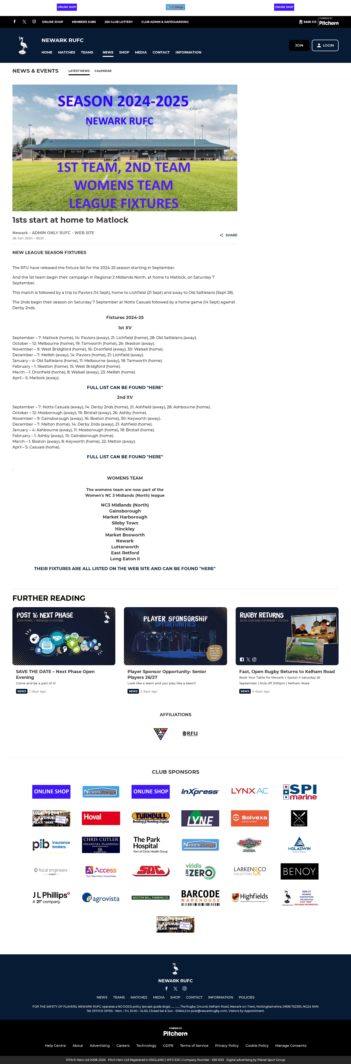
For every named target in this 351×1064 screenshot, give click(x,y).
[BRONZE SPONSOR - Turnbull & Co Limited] (151, 819)
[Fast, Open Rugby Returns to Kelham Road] (287, 636)
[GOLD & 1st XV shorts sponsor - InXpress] (200, 793)
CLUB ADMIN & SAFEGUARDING (165, 22)
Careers (123, 1045)
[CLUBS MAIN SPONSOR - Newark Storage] (200, 846)
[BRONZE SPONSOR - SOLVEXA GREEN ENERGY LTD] (250, 819)
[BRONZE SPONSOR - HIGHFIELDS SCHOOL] (250, 899)
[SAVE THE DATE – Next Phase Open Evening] (63, 636)
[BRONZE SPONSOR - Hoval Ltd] (101, 819)
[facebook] (14, 22)
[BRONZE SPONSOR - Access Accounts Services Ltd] (101, 872)
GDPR (168, 1045)
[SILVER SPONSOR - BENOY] (300, 872)
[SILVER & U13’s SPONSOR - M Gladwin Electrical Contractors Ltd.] (300, 846)
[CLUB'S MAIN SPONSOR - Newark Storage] (175, 8)
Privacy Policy (227, 1045)
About (78, 1045)
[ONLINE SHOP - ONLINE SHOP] (284, 8)
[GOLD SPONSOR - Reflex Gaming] (250, 846)
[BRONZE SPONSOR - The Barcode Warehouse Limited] (200, 899)
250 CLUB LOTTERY (119, 22)
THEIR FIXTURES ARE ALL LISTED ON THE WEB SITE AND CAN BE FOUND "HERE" (125, 568)
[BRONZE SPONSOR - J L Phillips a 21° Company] (51, 899)
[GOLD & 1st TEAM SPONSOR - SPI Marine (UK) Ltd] (300, 793)
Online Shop (52, 22)
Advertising (100, 1045)
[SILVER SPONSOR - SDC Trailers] (151, 872)
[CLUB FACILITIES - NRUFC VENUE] (51, 819)
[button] (47, 52)
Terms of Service (194, 1045)
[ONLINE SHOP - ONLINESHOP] (67, 8)
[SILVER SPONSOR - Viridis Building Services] (200, 872)
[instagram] (34, 22)
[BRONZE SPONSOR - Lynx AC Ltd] (250, 793)
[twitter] (24, 22)
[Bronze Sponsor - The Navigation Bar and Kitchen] (300, 819)
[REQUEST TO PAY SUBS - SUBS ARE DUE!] (300, 899)
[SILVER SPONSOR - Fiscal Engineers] (51, 872)
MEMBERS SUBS (84, 22)
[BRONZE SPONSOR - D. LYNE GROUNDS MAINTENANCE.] (200, 819)
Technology (146, 1045)
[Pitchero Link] (329, 24)
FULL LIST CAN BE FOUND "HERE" (125, 387)
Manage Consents (290, 1045)
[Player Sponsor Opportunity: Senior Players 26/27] (175, 636)
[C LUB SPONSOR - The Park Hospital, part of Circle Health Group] (151, 846)
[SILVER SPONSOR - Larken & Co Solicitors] (250, 872)
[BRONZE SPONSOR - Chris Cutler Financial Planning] (101, 846)
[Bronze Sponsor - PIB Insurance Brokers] (51, 846)
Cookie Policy (257, 1045)
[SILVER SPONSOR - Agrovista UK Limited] (101, 899)
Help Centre (55, 1045)
